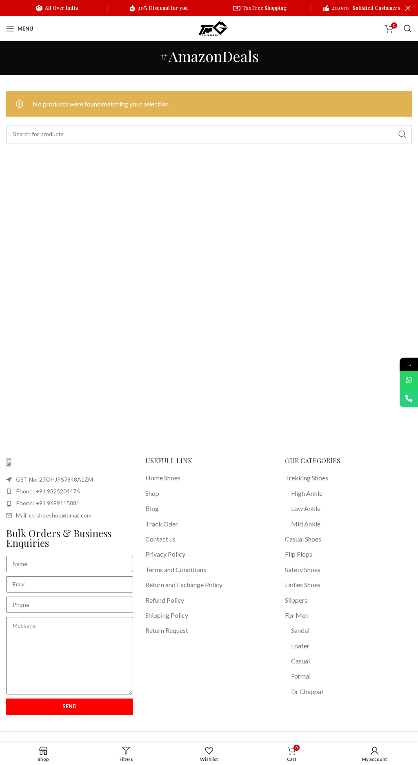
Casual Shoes (303, 539)
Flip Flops (298, 554)
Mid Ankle (305, 524)
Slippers (296, 600)
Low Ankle (305, 508)
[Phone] (409, 398)
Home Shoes (162, 478)
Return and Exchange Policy (183, 584)
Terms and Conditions (175, 569)
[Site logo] (213, 27)
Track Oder (161, 524)
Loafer (300, 646)
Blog (152, 508)
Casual (300, 661)
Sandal (300, 630)
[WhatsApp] (409, 380)
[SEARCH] (402, 134)
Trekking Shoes (306, 478)
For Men (297, 615)
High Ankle (306, 493)
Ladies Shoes (302, 584)
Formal (301, 676)
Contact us (160, 539)
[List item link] (69, 491)
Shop (152, 493)
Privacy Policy (165, 554)
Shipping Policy (166, 615)
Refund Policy (164, 600)
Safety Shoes (302, 569)
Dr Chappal (307, 691)
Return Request (166, 630)
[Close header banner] (408, 8)
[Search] (408, 28)
